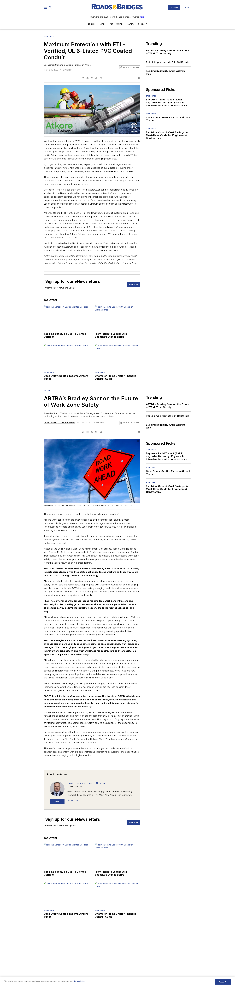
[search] (50, 8)
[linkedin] (87, 78)
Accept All (223, 982)
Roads (103, 24)
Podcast (142, 24)
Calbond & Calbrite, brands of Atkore (73, 65)
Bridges (91, 24)
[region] (117, 982)
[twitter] (92, 78)
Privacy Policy (79, 981)
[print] (139, 78)
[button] (45, 8)
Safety (130, 24)
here (142, 17)
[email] (101, 78)
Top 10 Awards (117, 24)
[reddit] (96, 78)
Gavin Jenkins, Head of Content (59, 422)
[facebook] (83, 78)
